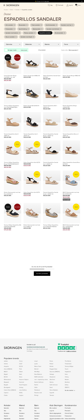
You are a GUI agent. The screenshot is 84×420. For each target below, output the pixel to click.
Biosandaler (22, 25)
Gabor (21, 371)
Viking (66, 377)
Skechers (52, 379)
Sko (5, 410)
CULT (20, 363)
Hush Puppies (23, 385)
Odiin (35, 387)
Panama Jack (38, 392)
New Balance (38, 374)
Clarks (5, 395)
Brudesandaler (59, 33)
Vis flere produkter (42, 273)
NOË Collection (38, 377)
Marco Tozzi (37, 366)
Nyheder (6, 408)
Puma (51, 361)
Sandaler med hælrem (12, 33)
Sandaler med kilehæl (53, 29)
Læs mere (47, 1)
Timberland (68, 363)
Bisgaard (6, 382)
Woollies (67, 382)
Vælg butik (24, 50)
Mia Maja (36, 371)
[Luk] (81, 1)
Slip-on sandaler (10, 37)
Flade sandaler (36, 25)
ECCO (21, 366)
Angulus (6, 366)
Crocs (20, 361)
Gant (20, 374)
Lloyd (35, 361)
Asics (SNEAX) (8, 369)
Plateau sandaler (29, 33)
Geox (20, 377)
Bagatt (6, 374)
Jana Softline (23, 390)
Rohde (51, 366)
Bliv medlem (53, 408)
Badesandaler (37, 29)
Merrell (36, 369)
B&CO (5, 371)
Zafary (66, 385)
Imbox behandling (70, 418)
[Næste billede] (18, 64)
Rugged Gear (53, 369)
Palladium (37, 390)
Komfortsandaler (50, 25)
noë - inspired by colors (41, 379)
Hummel (21, 382)
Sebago (52, 374)
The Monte (68, 361)
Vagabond (68, 371)
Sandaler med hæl (66, 25)
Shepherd (52, 377)
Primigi (36, 395)
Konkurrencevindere (55, 416)
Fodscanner (68, 416)
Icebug (21, 387)
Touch (66, 369)
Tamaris (52, 395)
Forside (6, 10)
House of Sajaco (23, 379)
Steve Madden (54, 390)
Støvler (6, 416)
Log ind (52, 410)
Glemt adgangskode (55, 413)
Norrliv (36, 385)
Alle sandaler (9, 25)
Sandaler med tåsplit (26, 37)
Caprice (6, 392)
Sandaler (17, 10)
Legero (21, 395)
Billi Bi (6, 377)
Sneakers (6, 413)
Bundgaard (7, 387)
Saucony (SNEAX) (55, 371)
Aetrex (6, 363)
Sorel (51, 387)
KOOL (21, 392)
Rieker (51, 363)
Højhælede (7, 418)
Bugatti (6, 385)
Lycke (36, 363)
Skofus (51, 382)
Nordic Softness (38, 382)
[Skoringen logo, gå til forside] (12, 5)
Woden (67, 379)
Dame (11, 10)
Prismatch (67, 410)
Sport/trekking (23, 29)
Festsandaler (9, 29)
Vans (66, 374)
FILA (20, 369)
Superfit (52, 392)
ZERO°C (67, 387)
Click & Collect (69, 413)
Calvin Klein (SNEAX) (10, 390)
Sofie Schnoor (54, 385)
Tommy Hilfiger (69, 366)
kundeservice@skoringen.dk (36, 347)
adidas (6, 361)
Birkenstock (7, 379)
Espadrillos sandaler (27, 10)
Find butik (68, 408)
